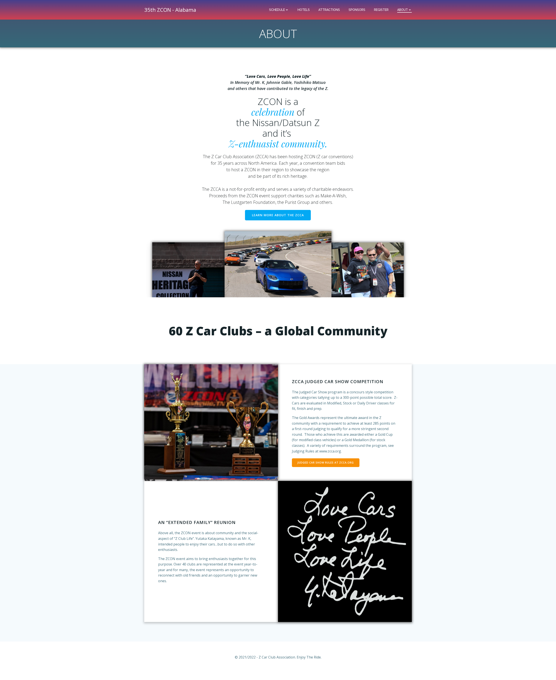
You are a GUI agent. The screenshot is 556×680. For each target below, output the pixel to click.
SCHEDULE (277, 10)
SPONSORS (357, 10)
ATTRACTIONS (329, 10)
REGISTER (381, 10)
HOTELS (304, 10)
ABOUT (402, 10)
